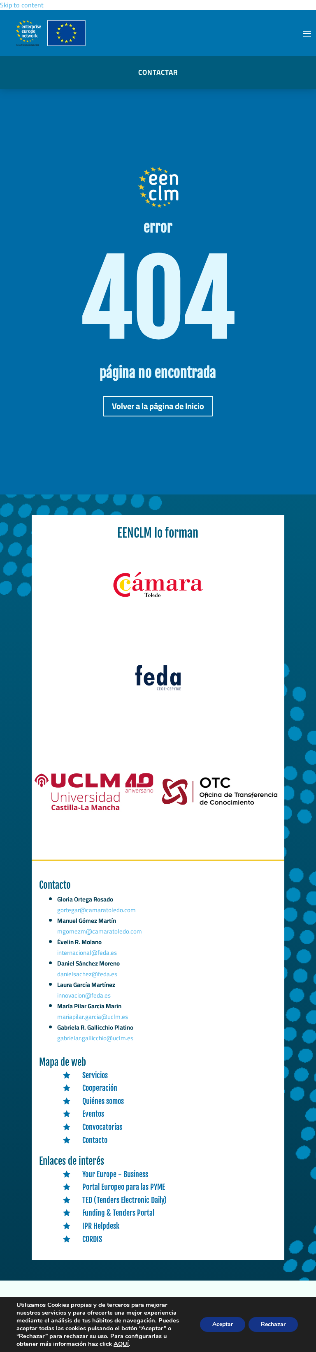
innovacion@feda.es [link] (84, 995)
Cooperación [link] (99, 1087)
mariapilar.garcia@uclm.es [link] (92, 1017)
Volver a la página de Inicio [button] (158, 406)
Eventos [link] (93, 1113)
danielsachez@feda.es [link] (87, 974)
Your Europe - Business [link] (115, 1174)
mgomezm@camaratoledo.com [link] (99, 931)
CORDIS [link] (92, 1239)
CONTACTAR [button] (158, 72)
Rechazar (273, 1324)
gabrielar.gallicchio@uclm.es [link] (95, 1038)
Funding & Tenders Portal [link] (118, 1212)
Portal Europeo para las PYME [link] (123, 1186)
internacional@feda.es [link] (87, 953)
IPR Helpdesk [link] (100, 1225)
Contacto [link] (94, 1140)
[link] (158, 597)
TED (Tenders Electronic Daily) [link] (124, 1200)
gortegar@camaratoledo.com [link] (96, 910)
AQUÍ (121, 1343)
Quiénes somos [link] (103, 1101)
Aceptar (222, 1324)
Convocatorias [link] (102, 1126)
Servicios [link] (95, 1075)
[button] (307, 33)
